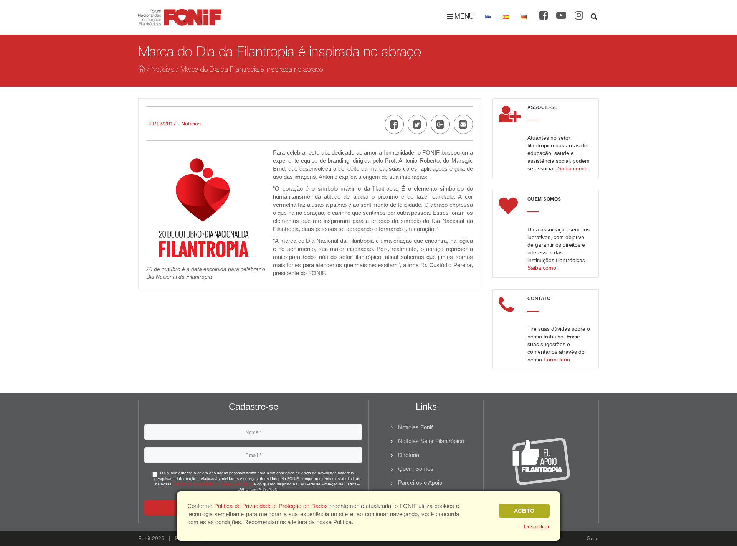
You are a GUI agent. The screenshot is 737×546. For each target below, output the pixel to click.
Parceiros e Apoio (420, 482)
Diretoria (408, 455)
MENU (463, 17)
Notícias (162, 70)
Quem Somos (415, 468)
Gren (593, 538)
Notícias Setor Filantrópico (431, 441)
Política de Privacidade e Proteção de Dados (213, 484)
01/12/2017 (162, 123)
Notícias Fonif (415, 427)
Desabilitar (537, 526)
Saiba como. (573, 168)
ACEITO (524, 511)
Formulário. (558, 359)
